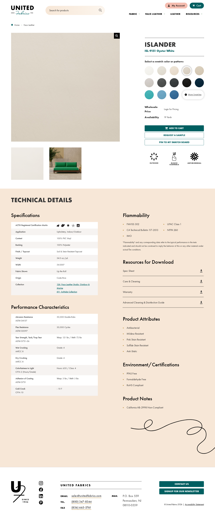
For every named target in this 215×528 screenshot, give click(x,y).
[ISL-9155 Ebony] (186, 82)
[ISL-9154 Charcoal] (174, 82)
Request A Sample (174, 135)
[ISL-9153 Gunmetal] (161, 82)
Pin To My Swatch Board (174, 142)
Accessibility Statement (194, 504)
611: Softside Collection (67, 291)
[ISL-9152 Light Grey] (149, 82)
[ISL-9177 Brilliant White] (149, 70)
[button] (65, 163)
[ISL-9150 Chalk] (161, 70)
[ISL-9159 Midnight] (199, 82)
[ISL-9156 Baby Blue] (161, 94)
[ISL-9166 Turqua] (149, 94)
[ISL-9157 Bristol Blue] (174, 94)
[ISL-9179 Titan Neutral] (199, 70)
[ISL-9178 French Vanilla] (174, 70)
